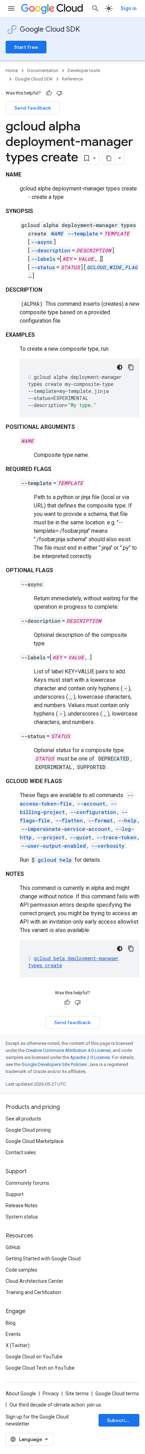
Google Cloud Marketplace (35, 1141)
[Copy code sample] (131, 367)
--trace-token (116, 837)
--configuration (93, 812)
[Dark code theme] (119, 367)
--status (43, 267)
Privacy (51, 1393)
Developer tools (84, 70)
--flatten (69, 820)
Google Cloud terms (117, 1393)
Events (13, 1334)
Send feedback (32, 108)
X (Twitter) (18, 1345)
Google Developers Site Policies (54, 1064)
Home (12, 70)
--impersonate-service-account (65, 829)
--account (91, 803)
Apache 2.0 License (90, 1057)
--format (100, 820)
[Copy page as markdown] (108, 158)
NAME (57, 233)
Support (15, 1194)
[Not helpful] (59, 93)
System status (22, 1217)
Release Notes (22, 1205)
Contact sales (21, 1152)
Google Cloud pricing (28, 1130)
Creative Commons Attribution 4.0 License (68, 1050)
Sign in (129, 8)
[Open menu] (11, 8)
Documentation (42, 70)
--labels (43, 259)
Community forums (27, 1183)
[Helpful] (49, 93)
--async (42, 242)
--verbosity (108, 845)
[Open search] (95, 8)
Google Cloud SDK (50, 29)
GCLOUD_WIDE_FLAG (112, 267)
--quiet (80, 837)
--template (83, 233)
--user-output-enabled (53, 845)
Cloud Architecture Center (34, 1281)
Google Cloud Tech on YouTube (40, 1368)
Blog (10, 1323)
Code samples (21, 1270)
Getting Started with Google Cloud (43, 1258)
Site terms (77, 1393)
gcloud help (55, 860)
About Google (21, 1393)
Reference (72, 79)
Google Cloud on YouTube (34, 1356)
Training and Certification (33, 1292)
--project (50, 837)
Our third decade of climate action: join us (55, 1405)
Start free (26, 47)
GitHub (13, 1247)
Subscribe (119, 1420)
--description (50, 250)
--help (127, 820)
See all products (23, 1119)
